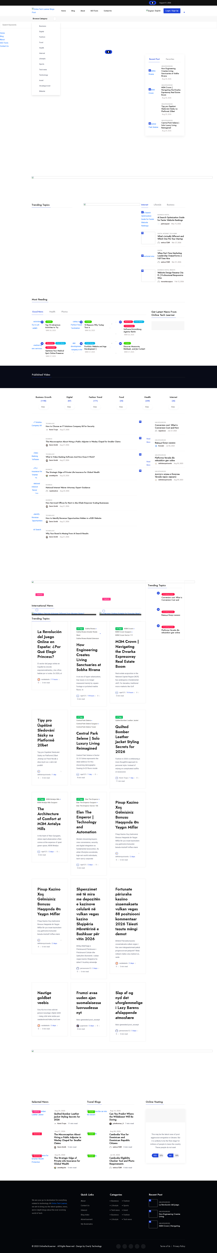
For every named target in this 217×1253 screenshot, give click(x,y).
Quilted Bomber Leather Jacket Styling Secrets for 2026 (127, 739)
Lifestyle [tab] (157, 204)
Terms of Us (165, 1246)
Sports (41, 64)
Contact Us (108, 11)
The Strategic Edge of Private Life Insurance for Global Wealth (73, 472)
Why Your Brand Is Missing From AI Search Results (67, 533)
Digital (41, 31)
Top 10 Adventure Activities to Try (52, 326)
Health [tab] (52, 311)
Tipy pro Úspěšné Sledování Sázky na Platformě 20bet (169, 109)
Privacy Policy (179, 1246)
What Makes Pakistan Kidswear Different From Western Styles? (150, 427)
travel (41, 80)
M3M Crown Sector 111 (124, 635)
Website (42, 91)
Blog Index (85, 1215)
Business (42, 26)
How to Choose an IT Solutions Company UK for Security (70, 426)
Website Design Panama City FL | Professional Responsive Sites (170, 275)
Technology (43, 75)
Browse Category (40, 19)
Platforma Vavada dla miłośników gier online (165, 459)
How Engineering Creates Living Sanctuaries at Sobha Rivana (170, 72)
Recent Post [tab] (154, 59)
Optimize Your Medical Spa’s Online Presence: (54, 352)
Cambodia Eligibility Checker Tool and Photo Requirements (121, 1160)
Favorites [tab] (170, 59)
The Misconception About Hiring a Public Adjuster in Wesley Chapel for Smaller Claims (83, 441)
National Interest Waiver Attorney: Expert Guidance (68, 487)
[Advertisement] (108, 153)
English (157, 11)
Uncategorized (44, 86)
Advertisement (86, 1219)
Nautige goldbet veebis (44, 997)
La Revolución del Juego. (169, 1204)
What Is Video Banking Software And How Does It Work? (70, 457)
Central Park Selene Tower (86, 727)
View (43, 407)
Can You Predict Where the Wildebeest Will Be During (121, 1116)
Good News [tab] (37, 311)
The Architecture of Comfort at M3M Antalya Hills (49, 819)
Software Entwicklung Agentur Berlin (132, 330)
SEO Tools (94, 11)
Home (63, 11)
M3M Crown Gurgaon (123, 632)
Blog (73, 11)
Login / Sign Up (172, 11)
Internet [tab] (144, 204)
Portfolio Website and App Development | (95, 347)
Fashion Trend (95, 397)
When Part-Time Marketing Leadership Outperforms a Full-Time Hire (170, 256)
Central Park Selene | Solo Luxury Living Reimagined (170, 125)
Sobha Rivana (90, 629)
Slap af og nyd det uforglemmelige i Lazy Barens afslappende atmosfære (129, 1005)
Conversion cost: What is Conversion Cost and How (167, 426)
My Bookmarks (87, 1224)
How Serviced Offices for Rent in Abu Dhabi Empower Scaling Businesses (77, 502)
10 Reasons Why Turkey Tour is (94, 326)
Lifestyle (42, 59)
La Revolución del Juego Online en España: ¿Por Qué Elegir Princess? (69, 37)
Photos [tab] (64, 311)
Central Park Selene (83, 720)
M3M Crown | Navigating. (169, 1226)
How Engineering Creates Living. (169, 1215)
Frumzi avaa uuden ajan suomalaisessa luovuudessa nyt (88, 1002)
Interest (84, 1210)
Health (41, 48)
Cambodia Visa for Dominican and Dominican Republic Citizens (119, 1139)
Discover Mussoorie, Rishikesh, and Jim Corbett (134, 347)
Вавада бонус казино (165, 442)
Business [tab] (170, 204)
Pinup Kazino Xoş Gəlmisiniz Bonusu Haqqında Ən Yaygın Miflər (127, 815)
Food (41, 42)
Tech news (43, 69)
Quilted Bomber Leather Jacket (126, 720)
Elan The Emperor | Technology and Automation (86, 822)
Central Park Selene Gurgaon (87, 724)
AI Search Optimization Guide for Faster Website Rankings (171, 219)
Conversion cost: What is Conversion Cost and (172, 598)
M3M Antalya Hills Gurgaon (47, 803)
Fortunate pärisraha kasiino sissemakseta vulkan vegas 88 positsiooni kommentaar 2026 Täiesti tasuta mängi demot (127, 911)
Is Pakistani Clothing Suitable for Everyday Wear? (150, 451)
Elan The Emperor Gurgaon (86, 803)
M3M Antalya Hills (52, 799)
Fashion (42, 37)
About (83, 11)
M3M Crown (128, 629)
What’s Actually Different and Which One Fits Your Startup (171, 237)
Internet (42, 53)
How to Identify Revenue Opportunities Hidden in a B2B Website (73, 518)
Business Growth (43, 397)
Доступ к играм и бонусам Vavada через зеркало (167, 475)
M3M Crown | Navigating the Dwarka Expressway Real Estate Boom (170, 91)
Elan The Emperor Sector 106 (87, 806)
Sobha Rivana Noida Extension (87, 638)
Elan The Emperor (91, 799)
